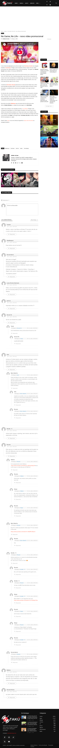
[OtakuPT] (7, 3)
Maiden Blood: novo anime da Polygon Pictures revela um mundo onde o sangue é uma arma (19, 185)
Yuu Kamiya (8, 67)
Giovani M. (19, 328)
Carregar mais (49, 106)
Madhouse (13, 103)
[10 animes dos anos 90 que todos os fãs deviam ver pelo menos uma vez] (23, 717)
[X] (47, 5)
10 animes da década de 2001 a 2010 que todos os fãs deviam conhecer (49, 132)
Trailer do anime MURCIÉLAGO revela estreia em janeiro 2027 (7, 185)
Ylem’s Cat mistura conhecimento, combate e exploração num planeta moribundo (44, 99)
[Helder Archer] (6, 159)
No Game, (27, 66)
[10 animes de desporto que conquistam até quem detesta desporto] (23, 729)
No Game (12, 148)
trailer (21, 148)
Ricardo (18, 461)
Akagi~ (21, 507)
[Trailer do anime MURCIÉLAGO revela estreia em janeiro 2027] (7, 180)
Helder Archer (6, 38)
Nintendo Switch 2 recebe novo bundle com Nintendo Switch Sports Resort (44, 72)
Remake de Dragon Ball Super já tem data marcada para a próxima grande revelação (49, 143)
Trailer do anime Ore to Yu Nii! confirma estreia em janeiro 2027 (32, 185)
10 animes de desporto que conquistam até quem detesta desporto (32, 729)
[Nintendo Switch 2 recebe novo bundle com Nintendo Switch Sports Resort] (44, 65)
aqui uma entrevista (28, 120)
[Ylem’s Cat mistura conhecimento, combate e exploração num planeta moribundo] (44, 92)
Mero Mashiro (23, 393)
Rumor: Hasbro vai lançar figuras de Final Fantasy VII (53, 71)
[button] (56, 3)
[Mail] (15, 162)
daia (18, 375)
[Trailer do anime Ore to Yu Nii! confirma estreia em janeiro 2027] (32, 180)
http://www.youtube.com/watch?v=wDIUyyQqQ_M (23, 465)
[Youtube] (50, 5)
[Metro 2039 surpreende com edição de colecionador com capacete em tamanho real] (54, 92)
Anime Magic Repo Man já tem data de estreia (54, 85)
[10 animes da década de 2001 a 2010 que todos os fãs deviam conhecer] (23, 723)
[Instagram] (50, 1)
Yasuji (21, 338)
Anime (5, 31)
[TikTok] (17, 162)
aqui (8, 120)
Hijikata (21, 476)
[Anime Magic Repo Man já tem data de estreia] (54, 79)
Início (2, 31)
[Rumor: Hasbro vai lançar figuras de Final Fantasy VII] (54, 65)
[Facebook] (47, 1)
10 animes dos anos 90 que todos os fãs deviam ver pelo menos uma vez (32, 717)
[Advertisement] (29, 19)
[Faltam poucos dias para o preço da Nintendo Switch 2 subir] (44, 79)
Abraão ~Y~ (22, 569)
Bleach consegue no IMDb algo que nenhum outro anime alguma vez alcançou (49, 121)
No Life (31, 66)
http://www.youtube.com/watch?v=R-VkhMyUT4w (26, 600)
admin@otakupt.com (11, 733)
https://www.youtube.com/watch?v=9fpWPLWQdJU (23, 531)
